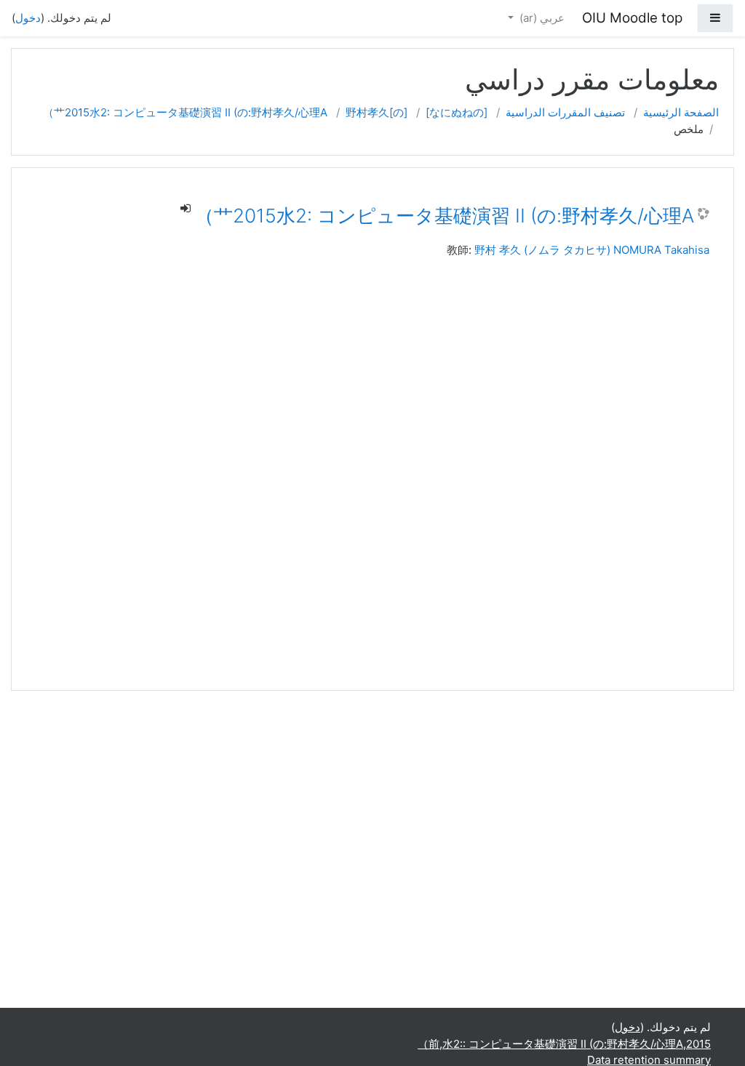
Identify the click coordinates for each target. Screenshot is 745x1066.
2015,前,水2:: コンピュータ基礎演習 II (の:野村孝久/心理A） (564, 1044)
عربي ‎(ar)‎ (541, 18)
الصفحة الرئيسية (681, 112)
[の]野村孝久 (376, 112)
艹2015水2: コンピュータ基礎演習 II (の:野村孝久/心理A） (185, 112)
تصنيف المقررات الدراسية (565, 112)
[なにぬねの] (456, 112)
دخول (28, 18)
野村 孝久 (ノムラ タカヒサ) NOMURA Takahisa (591, 250)
